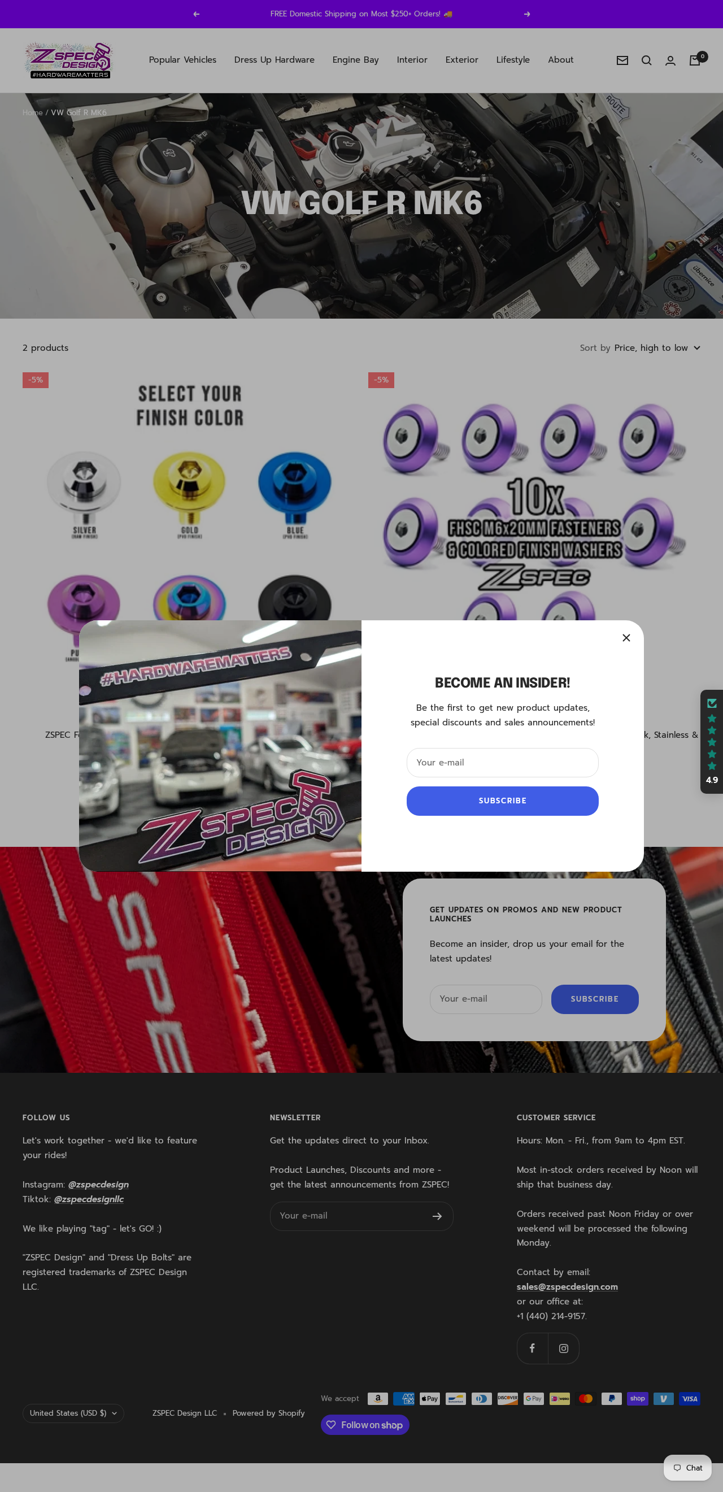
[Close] (626, 638)
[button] (711, 742)
